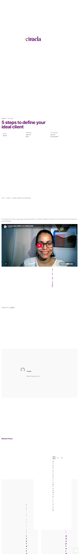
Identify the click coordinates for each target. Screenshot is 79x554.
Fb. (52, 273)
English (4, 118)
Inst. (52, 277)
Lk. (52, 269)
